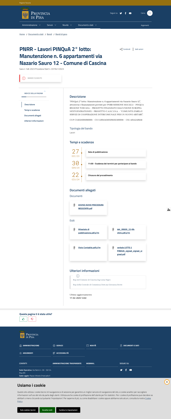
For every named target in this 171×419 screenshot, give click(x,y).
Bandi (49, 34)
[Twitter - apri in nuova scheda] (120, 13)
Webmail (90, 363)
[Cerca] (150, 13)
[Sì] (23, 319)
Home (22, 34)
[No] (32, 319)
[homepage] (36, 13)
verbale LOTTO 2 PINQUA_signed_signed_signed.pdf (129, 251)
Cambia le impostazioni (68, 410)
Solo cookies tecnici (28, 410)
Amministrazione (31, 345)
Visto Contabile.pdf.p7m (89, 247)
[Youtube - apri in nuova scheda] (129, 13)
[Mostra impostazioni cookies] (168, 210)
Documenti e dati (35, 34)
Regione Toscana (25, 3)
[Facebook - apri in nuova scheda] (124, 13)
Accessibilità (62, 353)
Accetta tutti (47, 410)
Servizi (59, 345)
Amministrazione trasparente (67, 363)
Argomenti (28, 353)
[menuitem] (145, 25)
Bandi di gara (61, 34)
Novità (93, 345)
